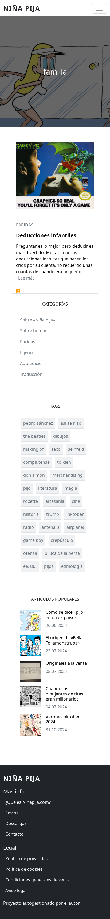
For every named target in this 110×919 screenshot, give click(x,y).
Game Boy (33, 540)
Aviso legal (16, 890)
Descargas (16, 823)
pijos (49, 566)
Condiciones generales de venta (37, 880)
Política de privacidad (26, 858)
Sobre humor (33, 331)
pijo (27, 488)
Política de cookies (24, 869)
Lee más (26, 278)
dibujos (60, 436)
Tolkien (64, 462)
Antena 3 (50, 527)
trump (52, 514)
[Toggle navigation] (99, 8)
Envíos (11, 813)
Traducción (31, 374)
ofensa (30, 553)
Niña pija (21, 8)
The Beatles (34, 436)
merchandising (67, 475)
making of (33, 449)
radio (28, 527)
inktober (75, 514)
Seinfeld (76, 449)
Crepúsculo (62, 540)
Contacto (14, 834)
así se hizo (71, 423)
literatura (47, 488)
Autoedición (32, 363)
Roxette (30, 501)
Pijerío (26, 352)
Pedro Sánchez (38, 423)
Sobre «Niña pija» (37, 320)
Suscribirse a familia (18, 291)
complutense (36, 462)
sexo (56, 449)
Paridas (24, 225)
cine (76, 501)
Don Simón (34, 475)
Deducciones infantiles (46, 235)
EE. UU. (30, 566)
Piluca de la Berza (62, 553)
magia (71, 488)
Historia (31, 514)
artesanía (54, 501)
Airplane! (75, 527)
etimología (72, 566)
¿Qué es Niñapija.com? (28, 802)
